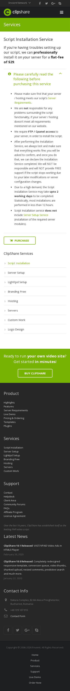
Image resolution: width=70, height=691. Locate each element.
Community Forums (14, 504)
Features (9, 406)
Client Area (10, 500)
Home (35, 655)
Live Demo (9, 414)
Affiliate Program (13, 512)
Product (35, 660)
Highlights (9, 402)
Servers (8, 467)
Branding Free (12, 459)
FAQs (7, 508)
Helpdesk (9, 496)
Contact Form (17, 616)
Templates (10, 422)
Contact (8, 492)
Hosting (8, 463)
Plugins (8, 426)
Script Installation (13, 447)
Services (35, 666)
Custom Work (11, 471)
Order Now (35, 682)
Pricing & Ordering (14, 418)
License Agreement (14, 516)
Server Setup (11, 451)
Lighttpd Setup (12, 455)
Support (35, 671)
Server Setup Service (36, 215)
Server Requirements (16, 410)
